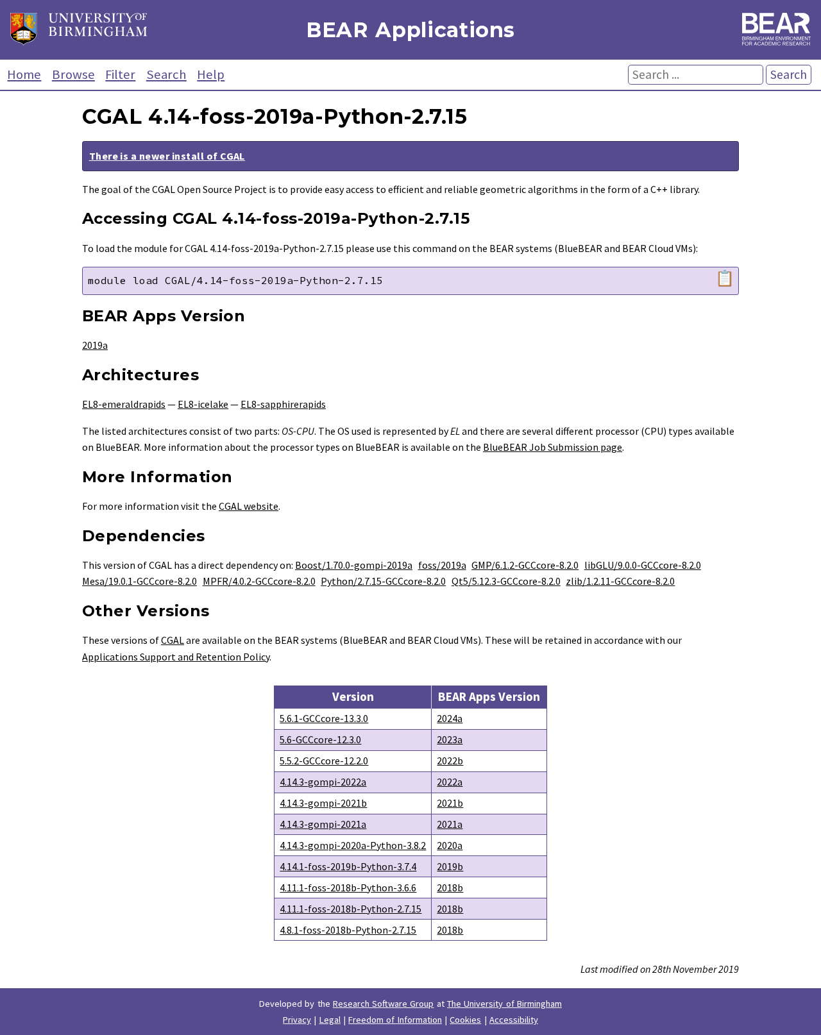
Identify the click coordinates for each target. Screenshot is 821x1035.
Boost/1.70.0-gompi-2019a (353, 565)
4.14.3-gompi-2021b (323, 802)
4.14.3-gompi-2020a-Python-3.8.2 (353, 845)
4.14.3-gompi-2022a (323, 781)
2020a (449, 845)
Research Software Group (383, 1003)
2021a (449, 824)
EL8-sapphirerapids (283, 404)
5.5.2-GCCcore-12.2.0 (324, 760)
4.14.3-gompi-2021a (323, 824)
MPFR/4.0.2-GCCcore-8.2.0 (259, 581)
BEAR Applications (410, 30)
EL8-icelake (203, 404)
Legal (330, 1019)
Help (210, 74)
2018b (450, 887)
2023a (449, 739)
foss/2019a (442, 565)
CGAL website (248, 506)
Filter (120, 74)
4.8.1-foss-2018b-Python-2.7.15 (348, 929)
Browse (73, 74)
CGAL (172, 640)
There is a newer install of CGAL (167, 155)
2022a (449, 781)
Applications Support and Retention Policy (175, 656)
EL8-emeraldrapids (123, 404)
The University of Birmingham (504, 1003)
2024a (449, 718)
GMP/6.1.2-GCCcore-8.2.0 (525, 565)
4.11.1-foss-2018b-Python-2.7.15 (350, 908)
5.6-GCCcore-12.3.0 (320, 739)
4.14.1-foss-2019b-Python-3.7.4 (348, 866)
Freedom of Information (395, 1019)
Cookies (465, 1019)
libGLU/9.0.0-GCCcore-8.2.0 (642, 565)
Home (24, 74)
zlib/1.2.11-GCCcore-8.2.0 (620, 581)
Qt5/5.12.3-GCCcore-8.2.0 (506, 581)
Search (166, 74)
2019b (450, 866)
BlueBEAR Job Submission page (552, 447)
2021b (450, 802)
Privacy (297, 1019)
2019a (95, 345)
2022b (450, 760)
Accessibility (513, 1019)
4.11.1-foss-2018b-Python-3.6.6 (348, 887)
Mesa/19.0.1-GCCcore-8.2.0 (139, 581)
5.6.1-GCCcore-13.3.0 (324, 718)
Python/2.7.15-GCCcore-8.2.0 (383, 581)
